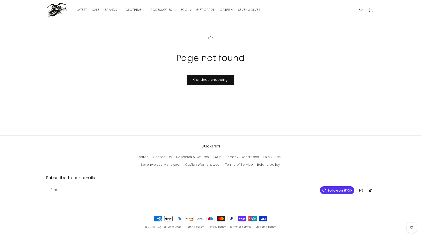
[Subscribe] (120, 190)
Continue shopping (210, 79)
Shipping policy (265, 226)
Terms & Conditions (242, 157)
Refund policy (268, 164)
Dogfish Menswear (169, 227)
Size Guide (272, 157)
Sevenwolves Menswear (161, 164)
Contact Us (162, 157)
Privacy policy (217, 226)
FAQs (217, 157)
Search (143, 157)
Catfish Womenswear (203, 164)
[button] (112, 9)
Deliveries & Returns (192, 157)
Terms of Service (239, 164)
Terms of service (241, 226)
